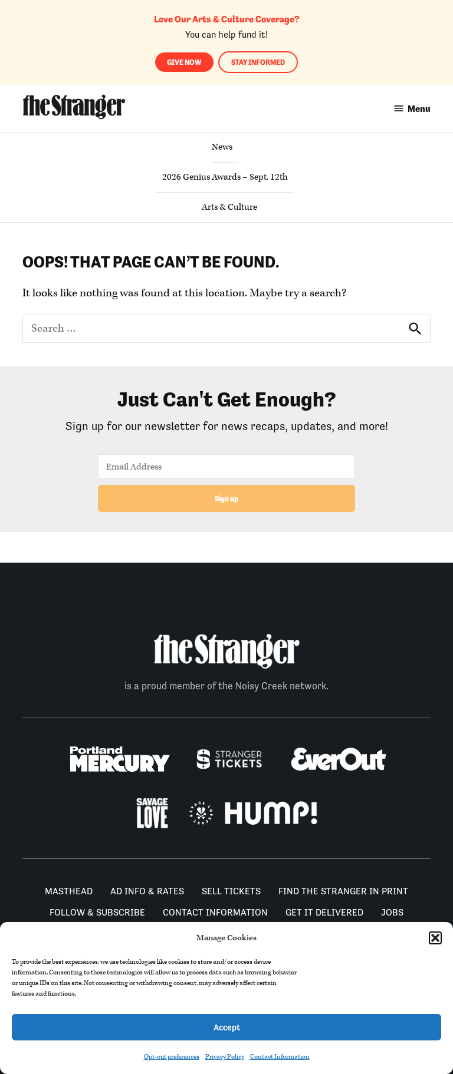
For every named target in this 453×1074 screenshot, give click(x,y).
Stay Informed (258, 62)
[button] (435, 938)
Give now (184, 62)
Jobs (392, 912)
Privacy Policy (224, 1056)
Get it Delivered (324, 912)
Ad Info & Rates (147, 891)
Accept (227, 1027)
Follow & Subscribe (97, 912)
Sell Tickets (231, 891)
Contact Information (280, 1056)
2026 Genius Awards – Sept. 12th (225, 177)
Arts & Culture (229, 207)
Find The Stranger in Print (343, 891)
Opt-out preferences (171, 1056)
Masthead (69, 891)
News (222, 147)
